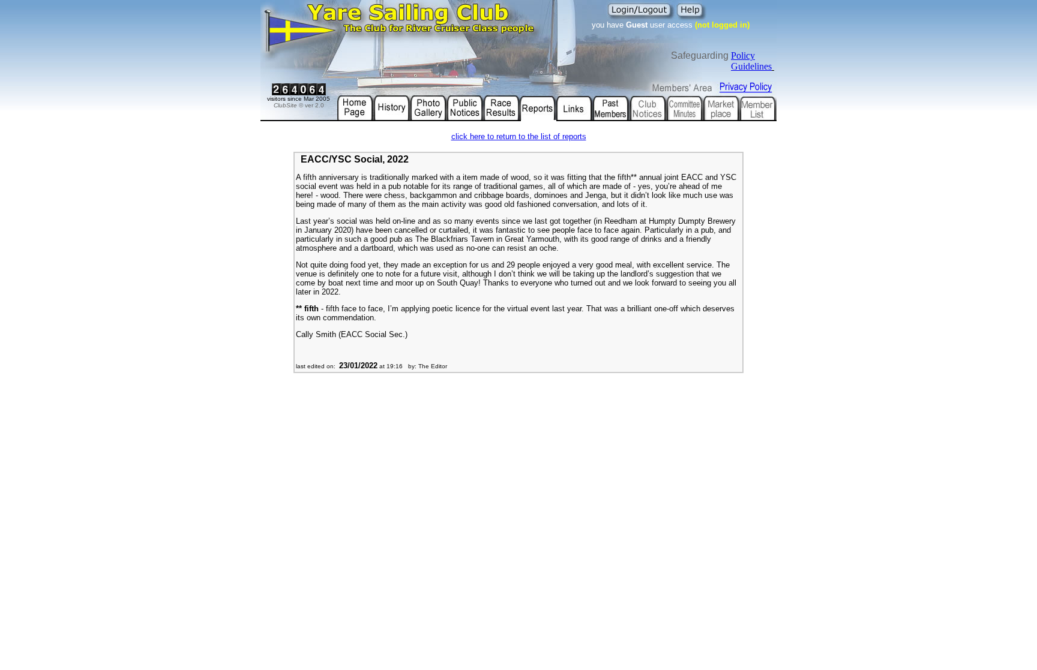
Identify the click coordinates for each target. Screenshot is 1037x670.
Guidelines (751, 66)
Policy (743, 55)
